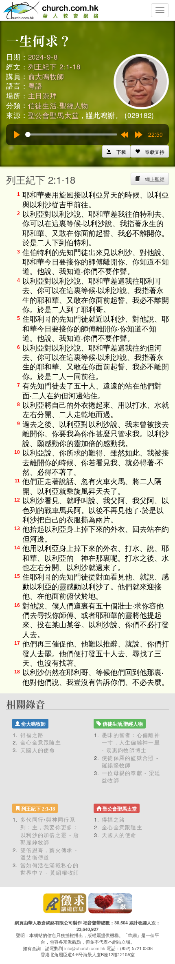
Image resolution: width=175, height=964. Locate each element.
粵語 (35, 85)
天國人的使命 (37, 750)
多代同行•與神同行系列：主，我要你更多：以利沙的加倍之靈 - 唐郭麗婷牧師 (49, 830)
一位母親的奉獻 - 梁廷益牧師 (131, 776)
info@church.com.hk (84, 948)
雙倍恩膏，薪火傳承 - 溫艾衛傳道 (48, 854)
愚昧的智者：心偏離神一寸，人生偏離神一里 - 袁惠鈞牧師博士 (131, 742)
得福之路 (32, 735)
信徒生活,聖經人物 (58, 105)
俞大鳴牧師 (46, 76)
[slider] (71, 134)
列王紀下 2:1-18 (54, 66)
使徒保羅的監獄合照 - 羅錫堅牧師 (130, 761)
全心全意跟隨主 (40, 742)
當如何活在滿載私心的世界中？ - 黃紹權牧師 (49, 869)
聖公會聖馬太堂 (53, 115)
